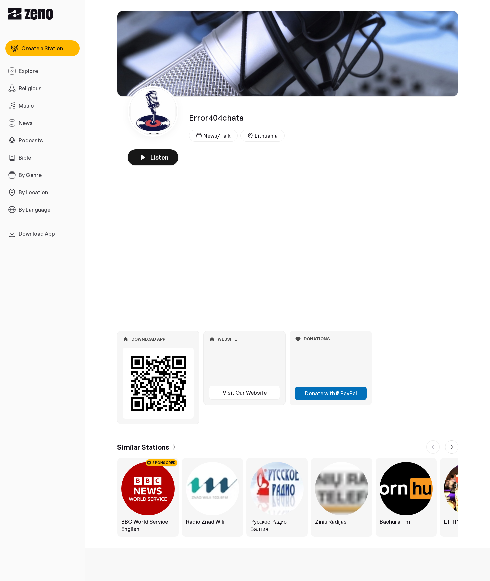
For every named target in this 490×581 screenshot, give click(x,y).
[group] (287, 497)
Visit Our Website (245, 392)
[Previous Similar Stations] (433, 447)
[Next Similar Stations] (451, 447)
